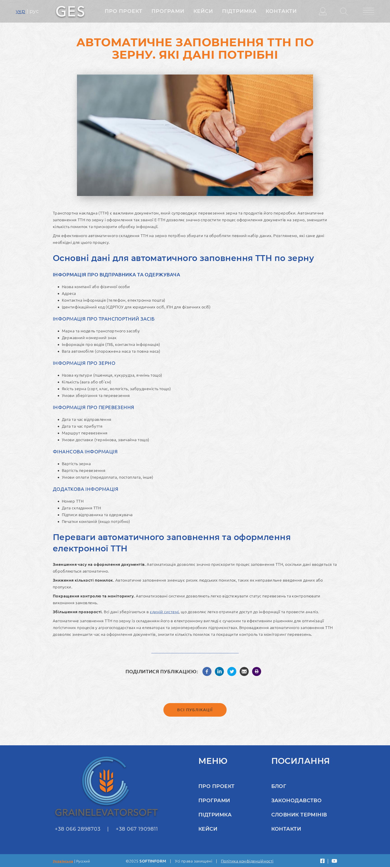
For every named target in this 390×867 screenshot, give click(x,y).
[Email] (244, 671)
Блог (278, 786)
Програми (167, 11)
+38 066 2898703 (78, 829)
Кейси (203, 11)
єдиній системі (164, 611)
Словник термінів (299, 815)
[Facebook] (206, 671)
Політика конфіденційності (247, 861)
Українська (63, 861)
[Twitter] (231, 671)
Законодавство (296, 800)
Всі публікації (195, 709)
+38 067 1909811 (137, 829)
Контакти (281, 11)
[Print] (256, 671)
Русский (83, 861)
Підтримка (239, 11)
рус (34, 11)
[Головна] (70, 11)
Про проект (123, 11)
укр (20, 11)
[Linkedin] (219, 671)
